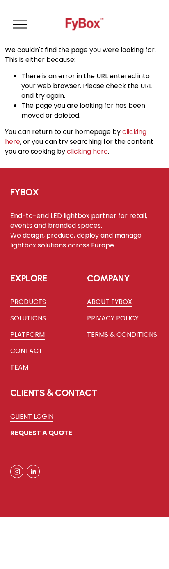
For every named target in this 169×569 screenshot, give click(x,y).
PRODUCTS (28, 301)
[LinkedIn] (33, 471)
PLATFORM (27, 334)
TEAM (19, 367)
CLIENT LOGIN (31, 416)
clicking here (87, 151)
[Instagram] (16, 471)
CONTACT (26, 351)
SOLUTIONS (28, 318)
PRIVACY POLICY (113, 318)
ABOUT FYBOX (109, 301)
